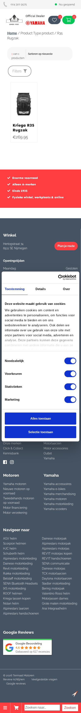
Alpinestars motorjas (55, 548)
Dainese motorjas (53, 568)
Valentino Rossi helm (56, 593)
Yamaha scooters (55, 509)
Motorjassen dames (55, 598)
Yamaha (49, 458)
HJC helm (9, 548)
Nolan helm (11, 603)
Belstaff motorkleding (17, 578)
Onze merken (12, 443)
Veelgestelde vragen (44, 679)
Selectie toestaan (40, 432)
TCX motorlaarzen (54, 573)
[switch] (70, 373)
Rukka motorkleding (16, 573)
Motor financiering (15, 507)
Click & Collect (13, 448)
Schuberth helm (14, 553)
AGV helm (10, 538)
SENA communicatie (56, 563)
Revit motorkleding (15, 568)
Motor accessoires (56, 448)
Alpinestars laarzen (16, 608)
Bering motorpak (53, 588)
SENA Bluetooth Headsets (20, 583)
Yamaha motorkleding (58, 504)
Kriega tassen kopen (17, 598)
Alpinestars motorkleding (20, 558)
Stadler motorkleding (56, 583)
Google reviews (16, 683)
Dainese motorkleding (18, 563)
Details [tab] (41, 289)
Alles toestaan (40, 418)
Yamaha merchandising (60, 494)
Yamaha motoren (14, 484)
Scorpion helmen (14, 543)
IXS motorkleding (14, 588)
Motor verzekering (15, 512)
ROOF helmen (12, 593)
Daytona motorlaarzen (57, 578)
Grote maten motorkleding (59, 603)
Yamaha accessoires (57, 484)
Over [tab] (66, 289)
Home (12, 33)
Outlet (48, 453)
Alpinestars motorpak (56, 543)
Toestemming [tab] (15, 289)
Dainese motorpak (54, 538)
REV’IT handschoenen (56, 558)
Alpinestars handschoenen (21, 613)
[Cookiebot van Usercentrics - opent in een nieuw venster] (58, 277)
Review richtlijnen (14, 679)
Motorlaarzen (52, 443)
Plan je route (66, 246)
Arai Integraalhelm (54, 608)
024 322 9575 (19, 4)
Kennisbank (11, 453)
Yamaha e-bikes (54, 489)
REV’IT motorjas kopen (57, 553)
